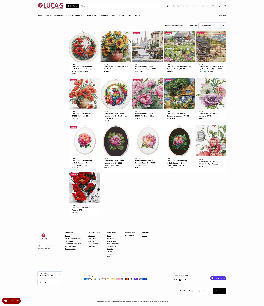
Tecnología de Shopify (44, 248)
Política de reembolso (103, 302)
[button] (224, 6)
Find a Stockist (93, 244)
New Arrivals (111, 241)
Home (109, 236)
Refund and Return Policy (73, 244)
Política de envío (145, 302)
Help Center (92, 238)
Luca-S (48, 246)
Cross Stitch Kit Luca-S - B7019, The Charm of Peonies (146, 115)
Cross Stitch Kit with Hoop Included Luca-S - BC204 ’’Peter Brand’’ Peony (114, 163)
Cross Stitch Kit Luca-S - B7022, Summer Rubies (81, 115)
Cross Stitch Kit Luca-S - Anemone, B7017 (208, 115)
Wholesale (91, 246)
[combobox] (125, 6)
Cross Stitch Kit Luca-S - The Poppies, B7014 (83, 209)
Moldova (144, 236)
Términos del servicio (132, 302)
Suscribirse (219, 291)
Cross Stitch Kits (113, 244)
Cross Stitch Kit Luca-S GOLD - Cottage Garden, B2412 (179, 67)
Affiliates (91, 241)
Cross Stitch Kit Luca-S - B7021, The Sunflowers (116, 67)
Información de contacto (160, 302)
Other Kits (110, 254)
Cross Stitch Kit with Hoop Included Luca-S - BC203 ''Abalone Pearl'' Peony (177, 163)
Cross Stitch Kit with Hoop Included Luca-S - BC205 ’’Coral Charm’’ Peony (82, 163)
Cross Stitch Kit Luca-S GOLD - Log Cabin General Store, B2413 (211, 67)
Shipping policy (70, 249)
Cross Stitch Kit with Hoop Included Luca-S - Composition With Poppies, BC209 (84, 68)
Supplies (110, 249)
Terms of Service (70, 246)
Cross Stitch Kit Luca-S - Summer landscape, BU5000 (178, 115)
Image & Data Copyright (73, 238)
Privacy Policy (69, 241)
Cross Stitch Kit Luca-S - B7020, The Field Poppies (208, 163)
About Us (91, 236)
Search (67, 236)
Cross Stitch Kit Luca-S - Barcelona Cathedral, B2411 (145, 67)
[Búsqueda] (168, 6)
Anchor (109, 251)
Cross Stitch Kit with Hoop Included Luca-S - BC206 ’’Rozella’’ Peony (145, 163)
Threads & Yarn (112, 246)
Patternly (110, 238)
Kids (108, 257)
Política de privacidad (118, 302)
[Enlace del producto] (84, 54)
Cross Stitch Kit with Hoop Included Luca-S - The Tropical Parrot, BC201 (115, 116)
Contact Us (129, 236)
